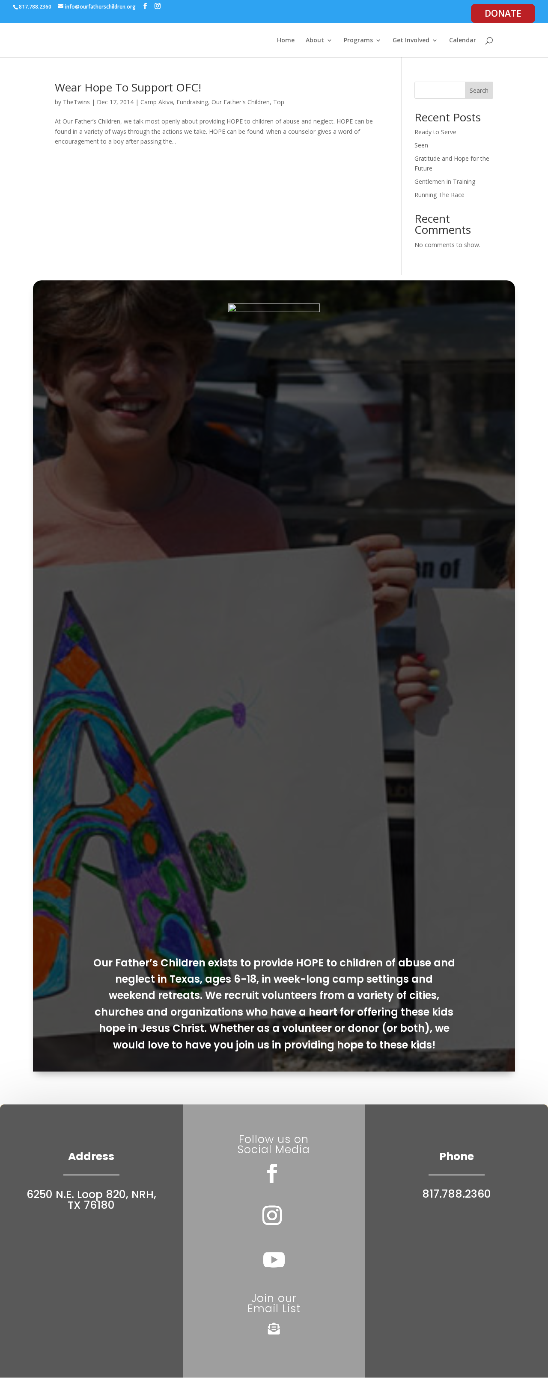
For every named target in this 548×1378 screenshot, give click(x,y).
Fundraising (192, 102)
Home (286, 40)
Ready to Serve (435, 132)
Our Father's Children (240, 102)
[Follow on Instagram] (272, 1215)
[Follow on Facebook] (272, 1173)
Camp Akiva (156, 102)
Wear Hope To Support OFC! (128, 87)
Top (278, 102)
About (315, 40)
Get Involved (411, 40)
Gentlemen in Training (444, 181)
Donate (503, 13)
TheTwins (76, 102)
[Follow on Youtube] (274, 1259)
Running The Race (439, 195)
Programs (358, 40)
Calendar (462, 40)
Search (479, 90)
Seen (421, 145)
